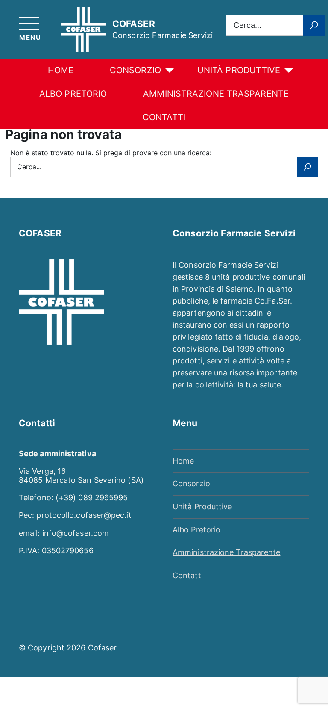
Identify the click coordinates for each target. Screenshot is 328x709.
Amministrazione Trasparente (216, 94)
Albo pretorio (73, 94)
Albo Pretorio (196, 529)
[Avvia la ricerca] (314, 25)
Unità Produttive (202, 506)
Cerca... (247, 25)
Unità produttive (239, 70)
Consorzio (135, 70)
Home (60, 70)
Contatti (164, 117)
